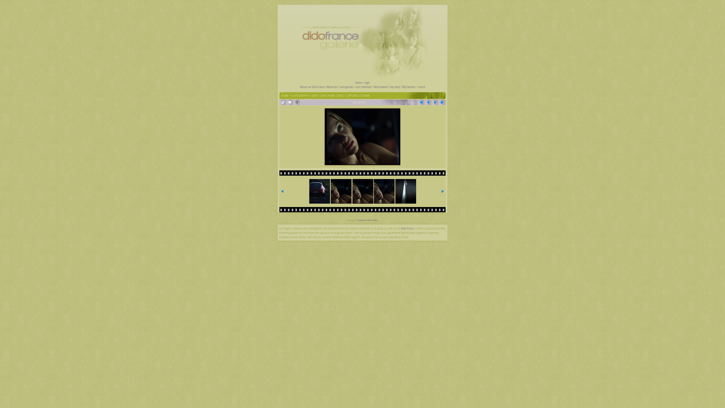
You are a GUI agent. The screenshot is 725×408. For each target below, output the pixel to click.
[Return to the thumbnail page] (282, 102)
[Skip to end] (442, 102)
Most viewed (380, 87)
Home (358, 82)
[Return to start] (421, 102)
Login (367, 82)
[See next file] (435, 102)
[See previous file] (428, 102)
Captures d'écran (358, 95)
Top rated (395, 87)
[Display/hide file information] (289, 102)
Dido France (407, 228)
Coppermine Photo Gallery (367, 220)
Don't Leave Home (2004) (328, 95)
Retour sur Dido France (312, 87)
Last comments (364, 87)
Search (421, 87)
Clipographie (300, 95)
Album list (332, 87)
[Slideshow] (296, 102)
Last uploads (346, 87)
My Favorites (409, 87)
